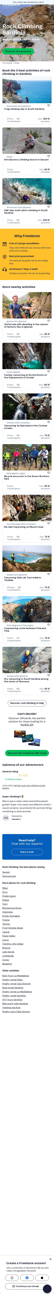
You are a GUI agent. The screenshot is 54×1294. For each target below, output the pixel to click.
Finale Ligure (9, 896)
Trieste (6, 919)
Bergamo (7, 963)
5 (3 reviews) (14, 44)
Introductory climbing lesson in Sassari (26, 159)
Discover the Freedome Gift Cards (27, 753)
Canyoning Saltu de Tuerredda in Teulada (22, 579)
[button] (47, 1289)
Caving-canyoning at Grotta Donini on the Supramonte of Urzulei (25, 376)
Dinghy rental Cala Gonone (16, 983)
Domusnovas (9, 876)
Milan (5, 888)
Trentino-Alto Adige (12, 943)
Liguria (5, 931)
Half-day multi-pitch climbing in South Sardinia (26, 211)
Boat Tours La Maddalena (15, 975)
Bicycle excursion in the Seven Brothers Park (27, 477)
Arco (4, 892)
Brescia (6, 947)
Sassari (6, 872)
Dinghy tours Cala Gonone (16, 1011)
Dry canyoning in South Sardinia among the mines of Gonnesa (26, 680)
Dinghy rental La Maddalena (17, 991)
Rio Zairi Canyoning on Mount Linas (23, 526)
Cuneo (5, 959)
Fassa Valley (8, 935)
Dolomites (7, 911)
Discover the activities (18, 51)
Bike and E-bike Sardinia (15, 1003)
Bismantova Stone (11, 907)
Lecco (5, 939)
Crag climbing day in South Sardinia (24, 108)
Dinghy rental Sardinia (14, 995)
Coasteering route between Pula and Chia (25, 629)
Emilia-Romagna (11, 915)
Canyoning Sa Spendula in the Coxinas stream (25, 427)
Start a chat (27, 851)
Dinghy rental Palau (12, 979)
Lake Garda (8, 951)
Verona (6, 923)
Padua (5, 900)
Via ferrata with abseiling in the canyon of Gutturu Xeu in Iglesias (26, 325)
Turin (4, 904)
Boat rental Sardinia (12, 987)
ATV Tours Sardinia (12, 999)
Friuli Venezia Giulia (12, 927)
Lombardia (8, 955)
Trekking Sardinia (11, 1007)
